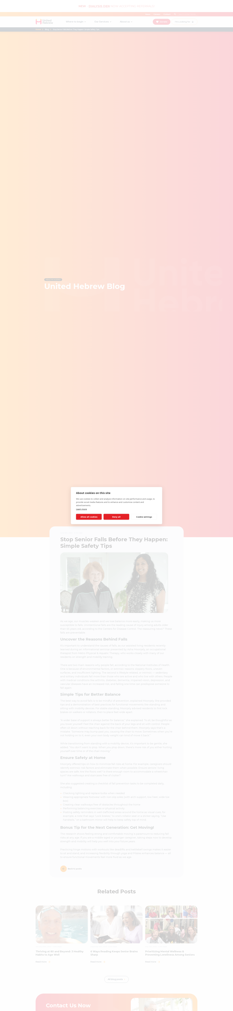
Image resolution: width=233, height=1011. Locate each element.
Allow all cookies (88, 516)
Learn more (81, 509)
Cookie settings (144, 516)
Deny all (116, 516)
